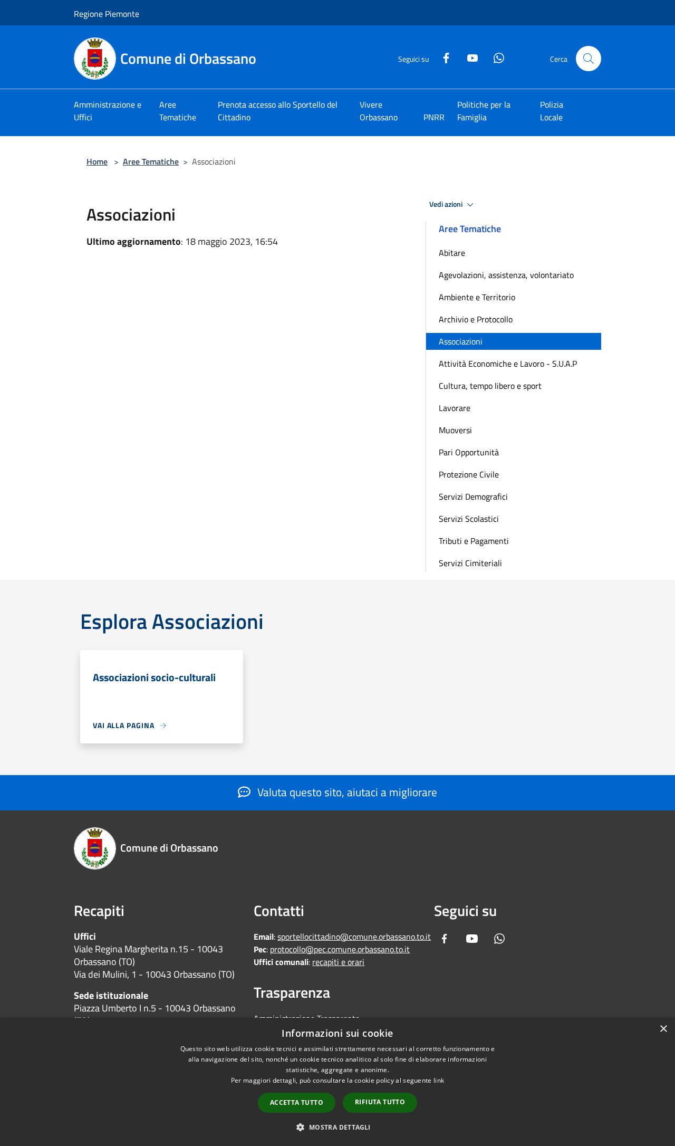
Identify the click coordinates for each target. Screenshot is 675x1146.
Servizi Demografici (473, 496)
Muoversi (455, 430)
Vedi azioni (446, 204)
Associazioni (461, 341)
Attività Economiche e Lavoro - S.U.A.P (508, 363)
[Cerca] (588, 58)
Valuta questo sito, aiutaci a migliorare (346, 792)
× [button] (663, 1029)
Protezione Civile (469, 474)
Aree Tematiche (151, 161)
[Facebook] (441, 57)
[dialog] (337, 1082)
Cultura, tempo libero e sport (490, 385)
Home (97, 161)
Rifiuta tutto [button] (380, 1101)
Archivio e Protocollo (476, 319)
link (438, 1080)
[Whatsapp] (494, 57)
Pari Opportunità (469, 452)
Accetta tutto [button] (296, 1102)
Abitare (452, 252)
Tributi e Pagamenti (474, 540)
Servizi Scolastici (469, 518)
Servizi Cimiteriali (470, 563)
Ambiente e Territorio (477, 297)
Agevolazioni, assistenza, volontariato (506, 275)
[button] (337, 1127)
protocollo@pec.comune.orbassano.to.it (340, 949)
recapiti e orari (338, 962)
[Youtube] (468, 57)
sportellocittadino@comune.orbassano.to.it (354, 936)
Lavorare (454, 408)
